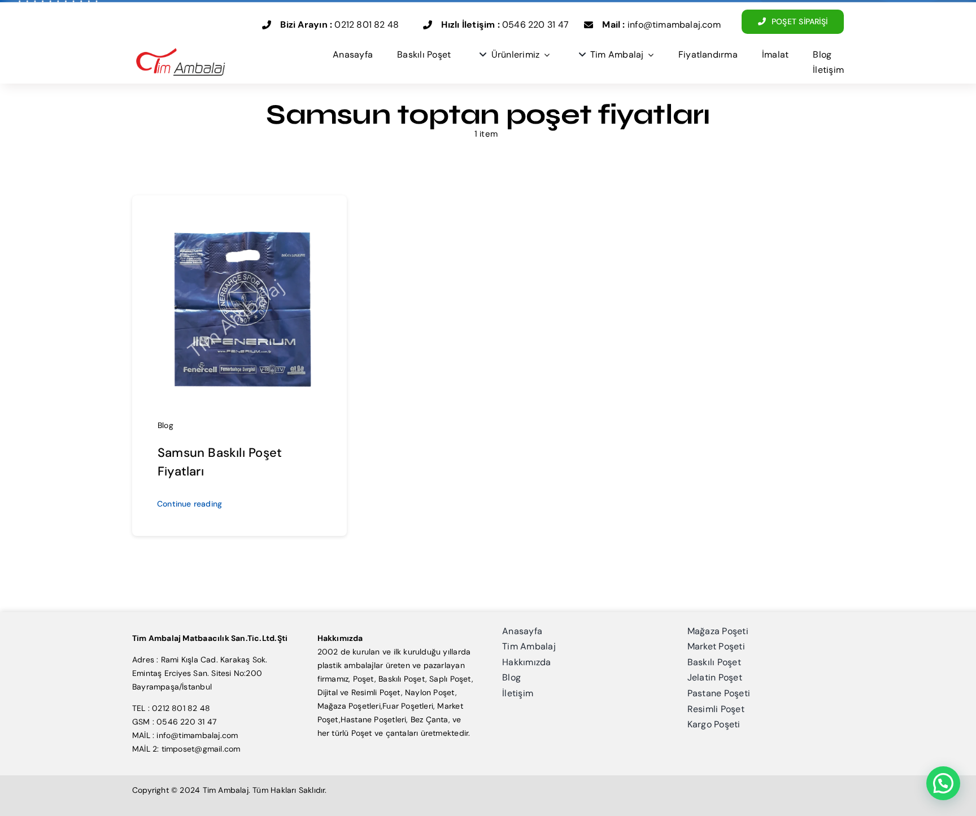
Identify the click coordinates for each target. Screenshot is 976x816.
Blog (165, 425)
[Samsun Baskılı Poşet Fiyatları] (239, 216)
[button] (943, 783)
